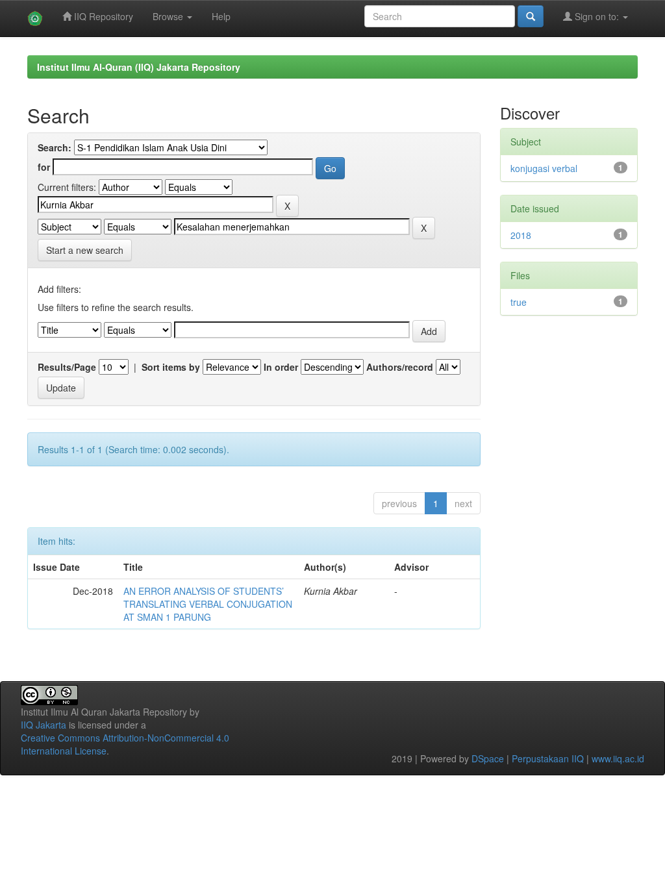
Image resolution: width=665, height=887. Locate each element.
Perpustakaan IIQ (548, 758)
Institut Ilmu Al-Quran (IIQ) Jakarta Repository (138, 66)
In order (281, 366)
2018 (520, 235)
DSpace (487, 758)
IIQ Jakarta (43, 724)
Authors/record (399, 366)
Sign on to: (596, 16)
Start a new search (84, 250)
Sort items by (171, 366)
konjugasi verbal (543, 168)
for (44, 166)
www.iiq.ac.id (618, 758)
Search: (54, 147)
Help (221, 16)
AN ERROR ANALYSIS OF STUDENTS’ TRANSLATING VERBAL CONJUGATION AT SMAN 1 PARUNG (207, 603)
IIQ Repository (102, 16)
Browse (169, 16)
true (518, 301)
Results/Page (67, 366)
